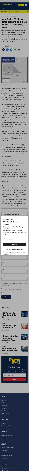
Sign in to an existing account (14, 249)
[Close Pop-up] (27, 217)
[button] (14, 235)
